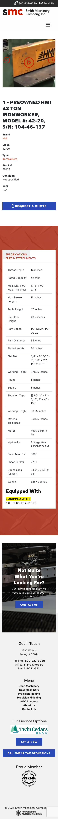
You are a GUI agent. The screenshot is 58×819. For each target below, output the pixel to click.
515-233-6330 (33, 664)
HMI (4, 138)
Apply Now (29, 741)
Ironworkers (9, 159)
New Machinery (29, 689)
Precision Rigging (29, 693)
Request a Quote (30, 206)
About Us (29, 705)
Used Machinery (29, 686)
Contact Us (29, 604)
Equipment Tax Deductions (29, 753)
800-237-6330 (27, 3)
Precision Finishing (29, 697)
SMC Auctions (29, 701)
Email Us (48, 3)
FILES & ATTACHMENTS (21, 258)
